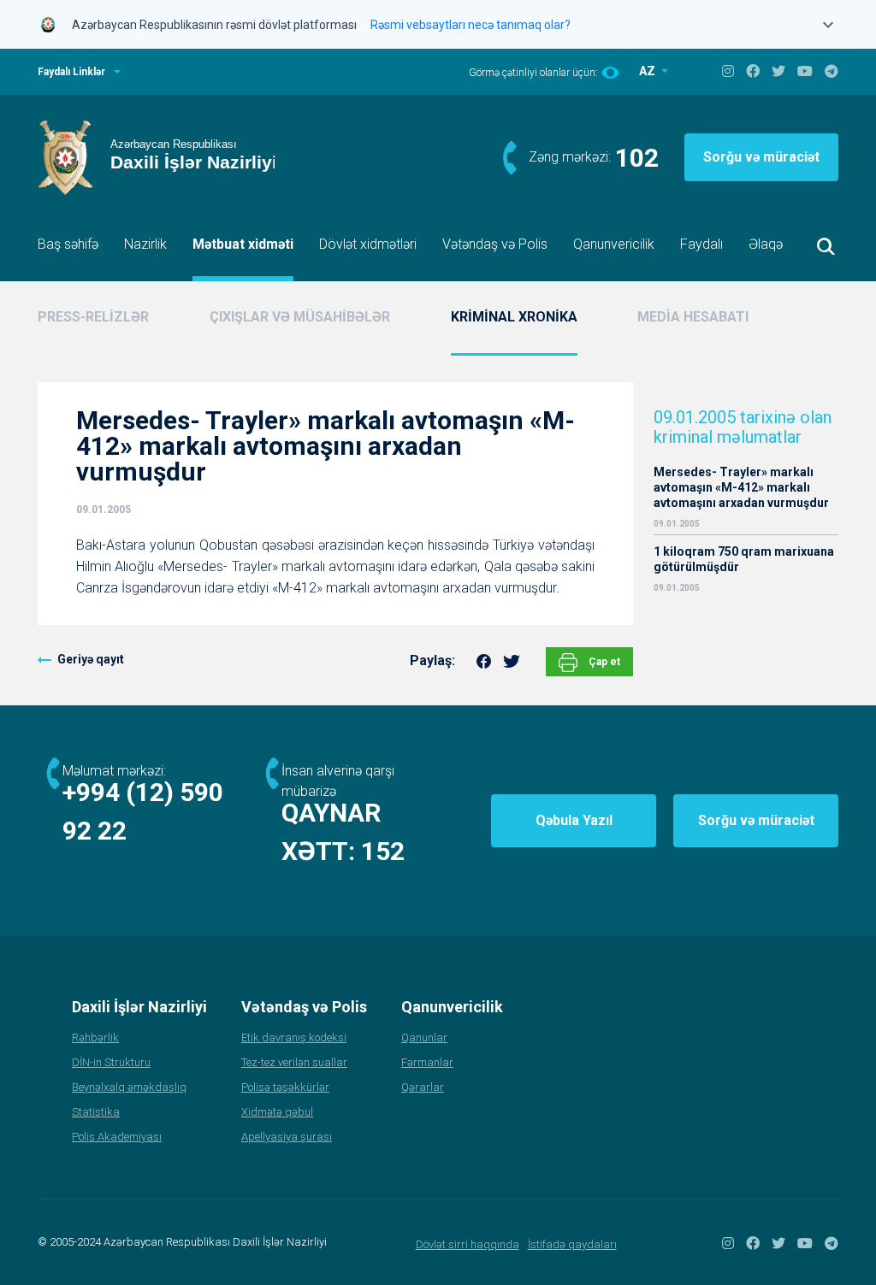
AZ (648, 71)
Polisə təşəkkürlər (285, 1087)
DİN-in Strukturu (111, 1062)
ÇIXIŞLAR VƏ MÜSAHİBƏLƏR (300, 317)
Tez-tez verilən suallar (294, 1062)
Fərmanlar (427, 1062)
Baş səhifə (68, 244)
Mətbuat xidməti (242, 244)
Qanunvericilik (613, 244)
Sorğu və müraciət (761, 157)
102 (637, 158)
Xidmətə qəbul (277, 1111)
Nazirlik (145, 244)
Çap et (603, 662)
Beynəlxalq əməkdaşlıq (129, 1087)
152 (383, 851)
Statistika (96, 1111)
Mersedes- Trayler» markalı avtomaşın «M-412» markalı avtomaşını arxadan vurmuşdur (741, 487)
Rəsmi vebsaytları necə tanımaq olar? (470, 25)
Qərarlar (422, 1087)
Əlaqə (766, 244)
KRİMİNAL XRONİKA (514, 317)
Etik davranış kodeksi (293, 1037)
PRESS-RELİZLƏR (93, 317)
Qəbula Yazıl (574, 820)
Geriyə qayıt (90, 659)
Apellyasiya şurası (286, 1136)
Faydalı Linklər (71, 72)
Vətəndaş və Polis (495, 244)
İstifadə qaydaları (572, 1244)
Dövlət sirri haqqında (467, 1244)
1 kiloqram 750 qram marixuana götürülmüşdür (744, 559)
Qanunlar (424, 1037)
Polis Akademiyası (117, 1136)
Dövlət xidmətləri (368, 244)
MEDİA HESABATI (693, 317)
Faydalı (701, 244)
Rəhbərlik (95, 1037)
